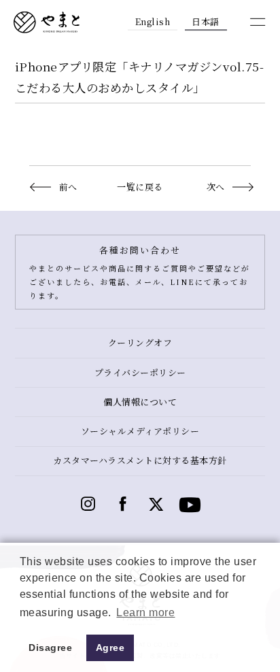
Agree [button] (110, 647)
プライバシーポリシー (140, 372)
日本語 (206, 21)
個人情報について (140, 401)
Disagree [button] (50, 647)
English (153, 21)
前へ (68, 186)
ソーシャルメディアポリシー (140, 430)
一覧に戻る (140, 186)
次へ (216, 186)
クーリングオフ (140, 342)
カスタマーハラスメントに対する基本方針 (140, 460)
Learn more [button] (145, 612)
